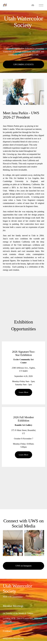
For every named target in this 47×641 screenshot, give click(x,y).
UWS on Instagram (23, 566)
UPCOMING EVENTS (23, 64)
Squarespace (17, 597)
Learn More (23, 392)
